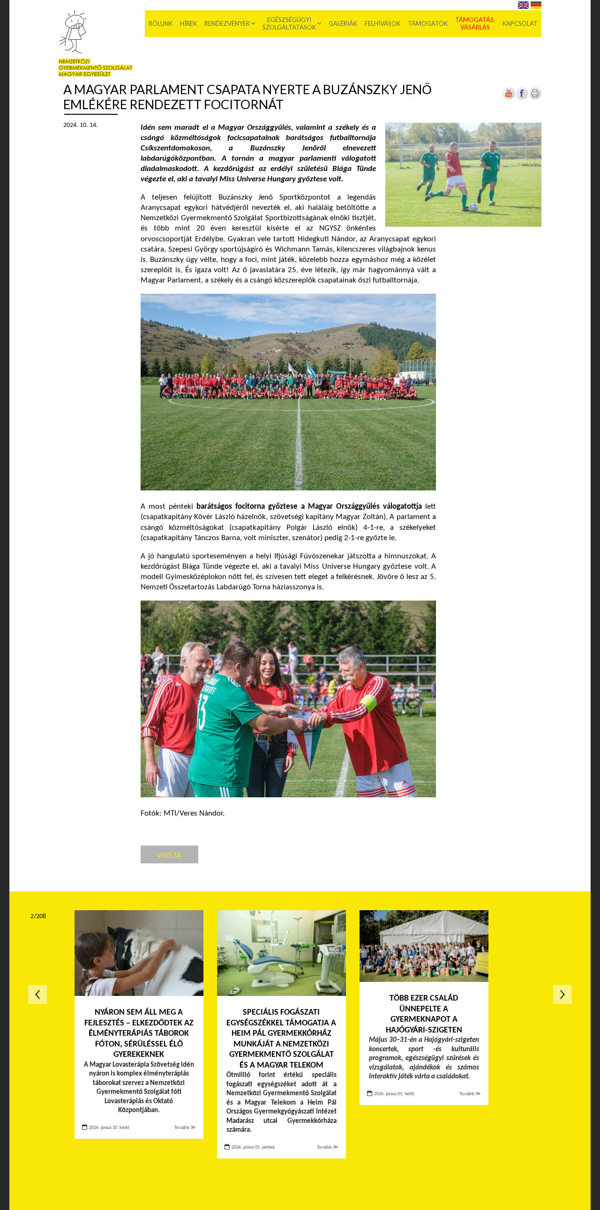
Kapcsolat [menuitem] (520, 23)
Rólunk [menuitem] (160, 23)
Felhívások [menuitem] (382, 23)
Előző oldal (37, 994)
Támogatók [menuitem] (428, 23)
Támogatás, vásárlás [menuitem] (475, 23)
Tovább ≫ (185, 1127)
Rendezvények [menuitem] (227, 23)
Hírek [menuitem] (188, 23)
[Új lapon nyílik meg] (521, 98)
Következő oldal (562, 994)
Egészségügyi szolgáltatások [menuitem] (289, 23)
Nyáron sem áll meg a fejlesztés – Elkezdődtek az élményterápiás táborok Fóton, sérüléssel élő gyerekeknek (139, 1033)
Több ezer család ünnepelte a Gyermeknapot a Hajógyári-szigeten (424, 1014)
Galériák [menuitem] (343, 23)
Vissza (169, 854)
